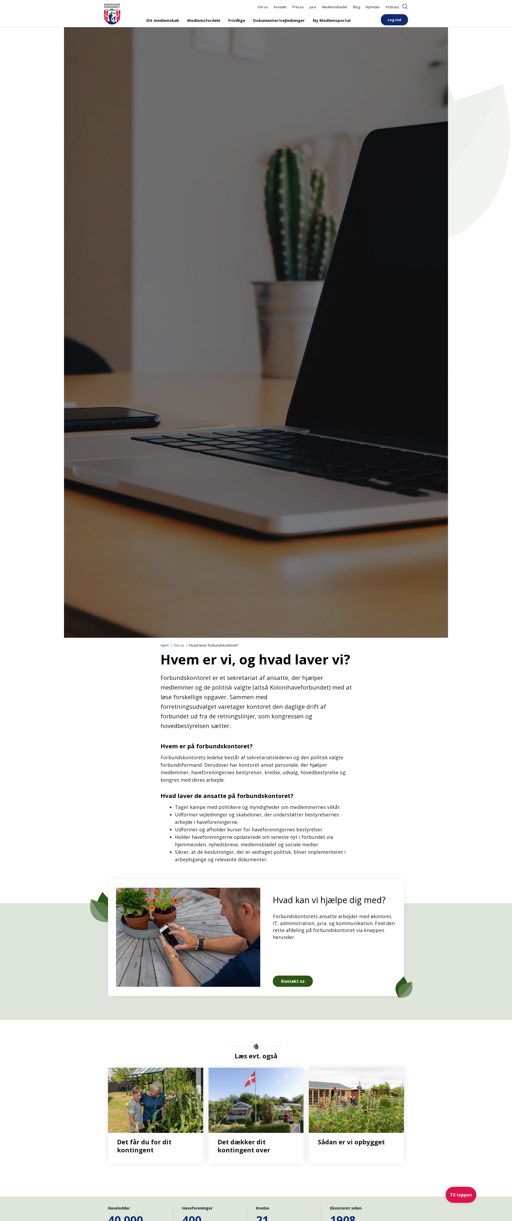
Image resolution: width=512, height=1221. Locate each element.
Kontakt (280, 7)
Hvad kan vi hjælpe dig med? (329, 900)
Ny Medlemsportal (331, 20)
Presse (298, 7)
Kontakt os (293, 981)
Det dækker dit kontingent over (244, 1145)
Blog (356, 7)
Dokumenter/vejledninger (279, 20)
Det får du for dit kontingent (144, 1145)
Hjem (165, 645)
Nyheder (373, 7)
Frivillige (236, 20)
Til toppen (461, 1195)
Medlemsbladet (334, 7)
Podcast (392, 7)
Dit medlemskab (162, 20)
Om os (263, 7)
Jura (313, 7)
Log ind (394, 19)
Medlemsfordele (203, 20)
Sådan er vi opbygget (351, 1141)
